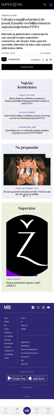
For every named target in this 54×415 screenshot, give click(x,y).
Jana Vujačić (13, 279)
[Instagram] (43, 307)
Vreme (23, 329)
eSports (7, 347)
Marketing (25, 342)
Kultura (7, 340)
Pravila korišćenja (29, 349)
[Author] (27, 245)
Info (6, 318)
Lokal (6, 358)
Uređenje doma (9, 15)
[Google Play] (16, 378)
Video (23, 318)
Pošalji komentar (27, 67)
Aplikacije (25, 357)
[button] (23, 196)
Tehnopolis (9, 351)
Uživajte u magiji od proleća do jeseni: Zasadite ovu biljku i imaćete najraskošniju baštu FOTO (26, 23)
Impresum (25, 346)
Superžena (8, 343)
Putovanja (8, 336)
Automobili (8, 354)
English (24, 325)
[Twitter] (38, 307)
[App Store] (37, 378)
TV (22, 322)
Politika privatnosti (29, 353)
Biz (5, 325)
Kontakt (24, 364)
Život (6, 329)
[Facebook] (33, 307)
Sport (6, 322)
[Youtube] (48, 307)
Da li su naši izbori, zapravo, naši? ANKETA (23, 284)
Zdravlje (8, 333)
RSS (22, 360)
